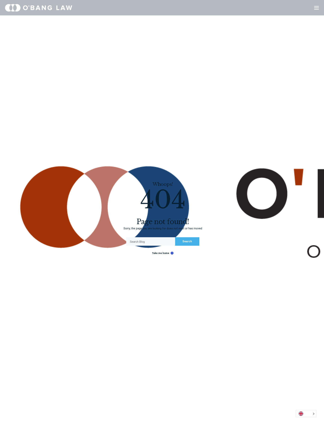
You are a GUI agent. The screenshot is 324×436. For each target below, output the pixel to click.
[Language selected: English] (306, 413)
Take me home (160, 253)
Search (187, 241)
